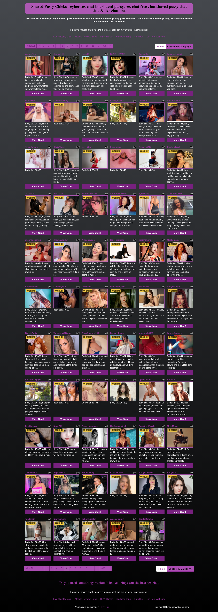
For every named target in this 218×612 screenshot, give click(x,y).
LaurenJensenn (174, 333)
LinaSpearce (31, 426)
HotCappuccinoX (118, 426)
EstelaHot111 (116, 472)
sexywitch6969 (146, 333)
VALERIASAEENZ (118, 193)
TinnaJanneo (31, 147)
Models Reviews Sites (86, 36)
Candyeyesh (59, 286)
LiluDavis (86, 286)
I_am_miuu (115, 147)
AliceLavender (60, 240)
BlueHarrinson (117, 240)
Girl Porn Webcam (156, 36)
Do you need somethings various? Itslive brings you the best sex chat (109, 582)
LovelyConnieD (60, 379)
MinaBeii (86, 379)
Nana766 (57, 426)
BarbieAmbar (31, 333)
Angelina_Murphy (147, 426)
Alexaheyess (88, 240)
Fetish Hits (104, 607)
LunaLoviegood (174, 54)
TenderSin (30, 519)
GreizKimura (145, 240)
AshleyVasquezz (90, 426)
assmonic (30, 193)
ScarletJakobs (146, 519)
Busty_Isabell (116, 100)
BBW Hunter (106, 36)
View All (31, 46)
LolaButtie (87, 100)
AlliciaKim (58, 193)
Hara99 (85, 54)
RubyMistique (173, 286)
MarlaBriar (30, 100)
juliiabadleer (144, 286)
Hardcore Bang (123, 36)
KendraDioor (31, 286)
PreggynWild (145, 147)
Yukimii (113, 379)
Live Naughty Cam (62, 36)
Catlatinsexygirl (33, 379)
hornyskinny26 (146, 472)
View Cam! (38, 93)
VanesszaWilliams (62, 333)
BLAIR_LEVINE (117, 54)
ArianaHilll (58, 54)
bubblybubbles (89, 519)
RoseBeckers (174, 100)
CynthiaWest (145, 379)
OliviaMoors (59, 147)
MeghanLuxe (173, 240)
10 (87, 46)
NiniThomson (59, 519)
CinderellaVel (173, 147)
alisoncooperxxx (33, 240)
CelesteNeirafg (60, 100)
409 (104, 46)
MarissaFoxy (88, 472)
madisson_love (117, 286)
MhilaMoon (172, 426)
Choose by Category (178, 46)
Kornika (171, 379)
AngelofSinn (59, 472)
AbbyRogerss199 (90, 333)
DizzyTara (143, 100)
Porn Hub (138, 36)
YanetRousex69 (174, 193)
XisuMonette (31, 472)
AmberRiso (30, 54)
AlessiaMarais (117, 519)
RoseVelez (144, 54)
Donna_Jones (117, 333)
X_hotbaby (144, 193)
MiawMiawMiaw (89, 193)
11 (93, 46)
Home (160, 46)
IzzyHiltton (87, 147)
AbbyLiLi (171, 472)
